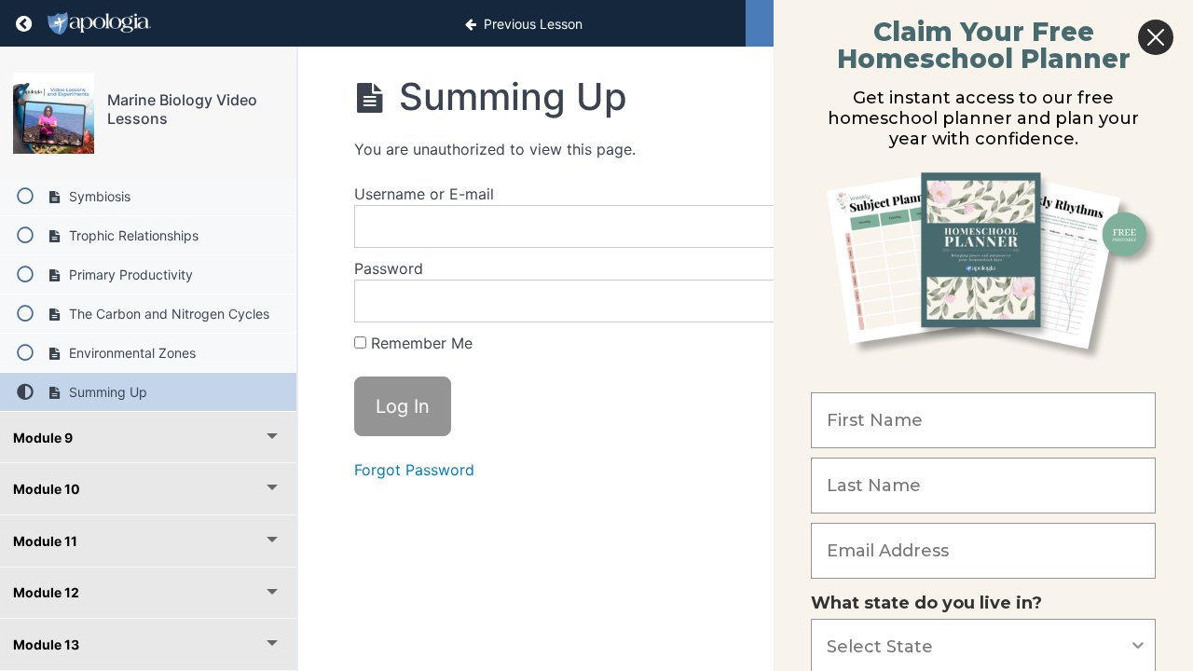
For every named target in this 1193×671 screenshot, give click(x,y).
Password (388, 268)
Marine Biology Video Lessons (182, 108)
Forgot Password (414, 469)
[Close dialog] (1155, 37)
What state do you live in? (926, 603)
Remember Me (419, 343)
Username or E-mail (424, 194)
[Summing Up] (53, 113)
